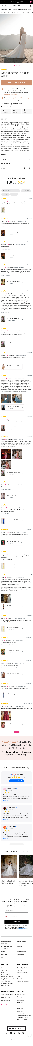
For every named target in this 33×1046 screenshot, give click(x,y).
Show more (16, 732)
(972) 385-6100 (18, 98)
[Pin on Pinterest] (29, 168)
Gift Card (20, 954)
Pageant (4, 954)
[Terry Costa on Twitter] (7, 1033)
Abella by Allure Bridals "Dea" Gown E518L (9, 870)
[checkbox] (14, 194)
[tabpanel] (16, 462)
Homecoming (4, 9)
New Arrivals (21, 951)
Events (18, 977)
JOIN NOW (16, 921)
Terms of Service (5, 981)
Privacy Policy (22, 928)
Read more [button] (6, 800)
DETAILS (3, 155)
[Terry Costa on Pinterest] (15, 1033)
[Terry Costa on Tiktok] (26, 1033)
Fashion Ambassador (22, 972)
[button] (16, 65)
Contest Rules (20, 979)
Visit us (3, 968)
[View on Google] (4, 789)
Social (19, 946)
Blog (2, 972)
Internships (19, 970)
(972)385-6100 (17, 748)
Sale (2, 957)
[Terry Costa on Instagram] (19, 1033)
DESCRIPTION (5, 119)
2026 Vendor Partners (23, 981)
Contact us (4, 970)
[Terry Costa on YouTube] (23, 1033)
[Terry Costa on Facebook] (11, 1033)
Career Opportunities (22, 968)
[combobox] (7, 916)
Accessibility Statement (7, 983)
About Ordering (5, 974)
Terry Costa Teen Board (7, 979)
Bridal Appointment (6, 985)
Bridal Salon (16, 9)
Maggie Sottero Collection (25, 13)
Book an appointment (16, 83)
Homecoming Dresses (6, 942)
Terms (6, 930)
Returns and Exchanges (7, 977)
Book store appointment (10, 94)
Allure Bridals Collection (13, 13)
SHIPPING (4, 159)
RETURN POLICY (6, 164)
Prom (10, 9)
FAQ (18, 974)
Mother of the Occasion (25, 9)
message (27, 98)
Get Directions (7, 1005)
